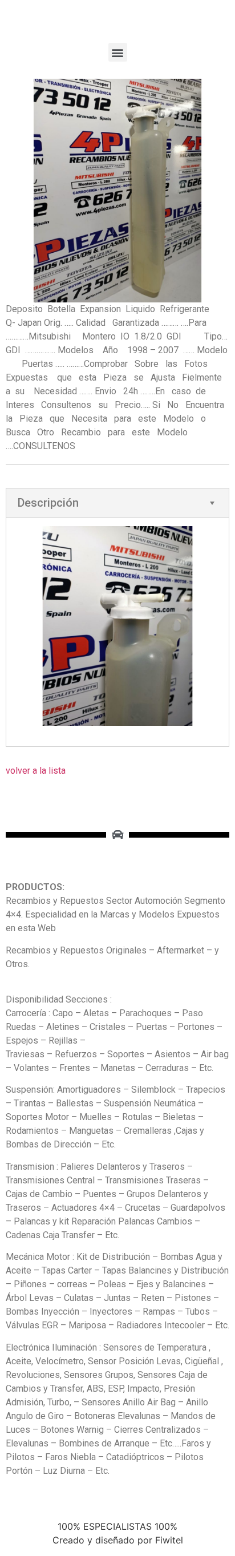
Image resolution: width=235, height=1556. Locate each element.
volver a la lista (36, 770)
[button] (117, 52)
